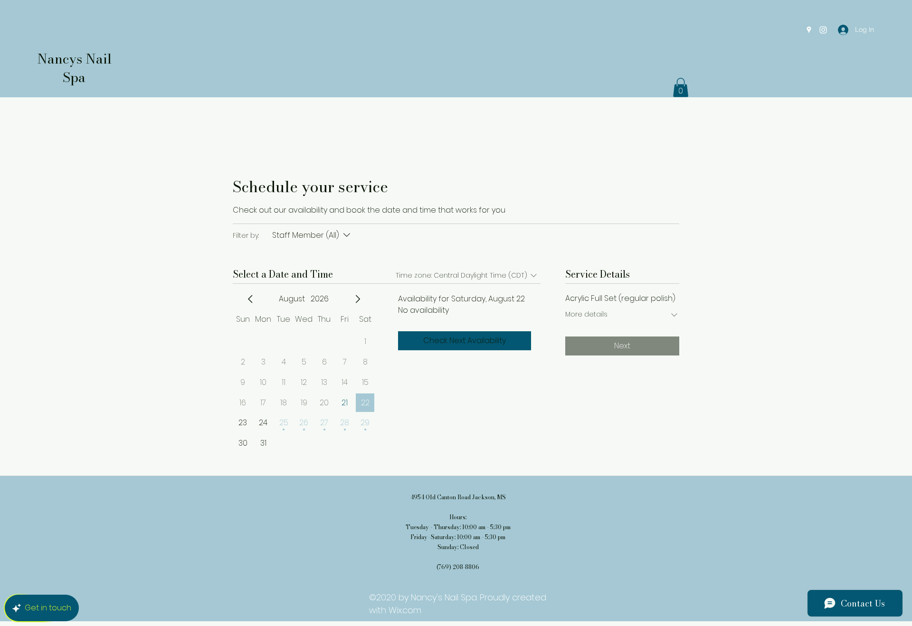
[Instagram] (823, 30)
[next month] (357, 299)
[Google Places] (809, 30)
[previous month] (250, 299)
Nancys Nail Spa (74, 67)
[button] (681, 87)
